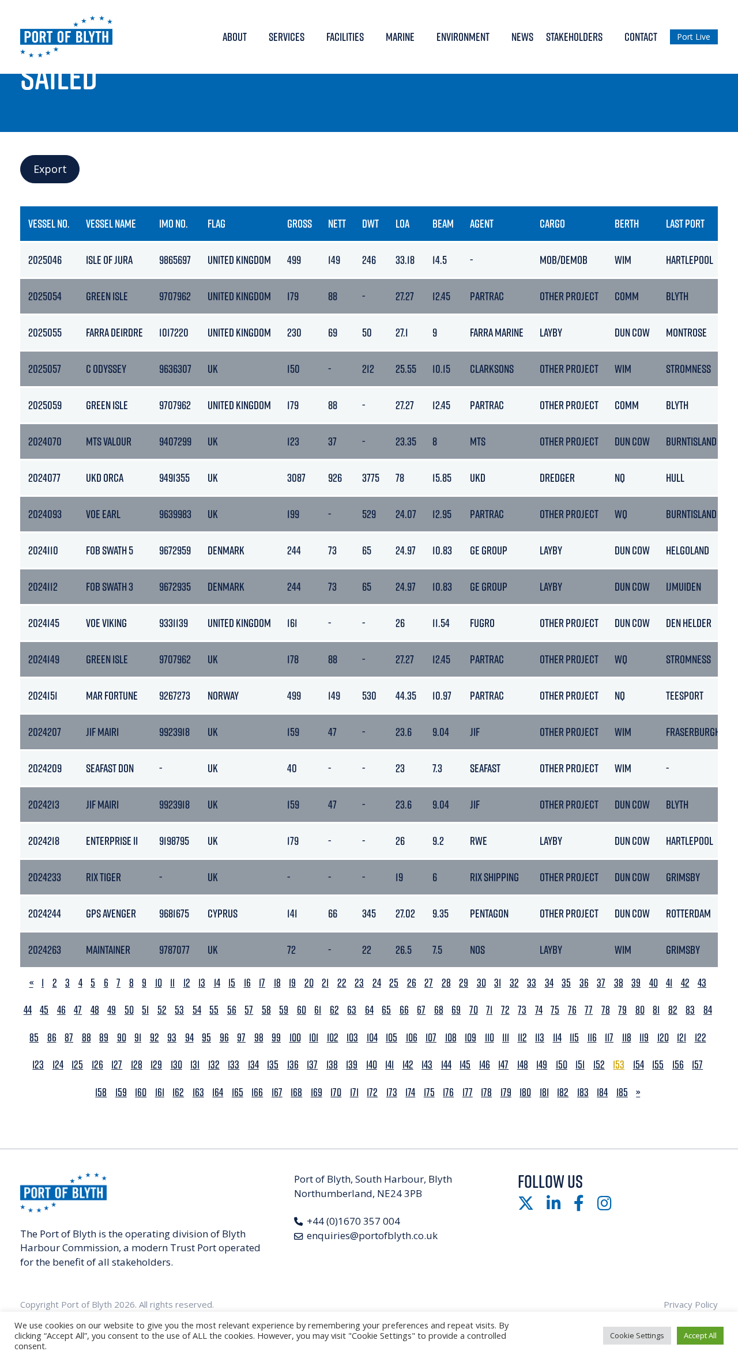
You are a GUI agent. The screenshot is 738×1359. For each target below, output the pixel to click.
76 (572, 1010)
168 (296, 1092)
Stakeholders (574, 36)
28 (446, 982)
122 (700, 1037)
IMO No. (173, 223)
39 (636, 982)
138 (332, 1064)
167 (277, 1092)
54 (197, 1010)
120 (663, 1037)
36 (584, 982)
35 (566, 982)
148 (522, 1064)
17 (262, 982)
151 (580, 1064)
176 (448, 1092)
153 (618, 1064)
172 (372, 1092)
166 (257, 1092)
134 (253, 1064)
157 (697, 1064)
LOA (402, 223)
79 (622, 1010)
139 (351, 1064)
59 (283, 1010)
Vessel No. (49, 223)
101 (313, 1037)
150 (561, 1064)
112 (522, 1037)
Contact (640, 36)
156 (678, 1064)
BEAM (443, 223)
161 (159, 1092)
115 (574, 1037)
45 (44, 1010)
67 (421, 1010)
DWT (370, 223)
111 (505, 1037)
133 (233, 1064)
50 (129, 1010)
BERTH (627, 223)
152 (599, 1064)
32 (514, 982)
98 (258, 1037)
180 (525, 1092)
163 (198, 1092)
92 (154, 1037)
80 (640, 1010)
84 (707, 1010)
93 (171, 1037)
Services (286, 36)
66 (404, 1010)
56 (231, 1010)
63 (351, 1010)
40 (653, 982)
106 (411, 1037)
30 (481, 982)
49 (111, 1010)
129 (156, 1064)
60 (301, 1010)
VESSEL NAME (111, 223)
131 (194, 1064)
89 (103, 1037)
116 (592, 1037)
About (235, 36)
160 (140, 1092)
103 (352, 1037)
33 (531, 982)
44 (28, 1010)
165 (237, 1092)
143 (426, 1064)
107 (431, 1037)
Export (50, 169)
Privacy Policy (691, 1304)
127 (116, 1064)
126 (97, 1064)
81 (656, 1010)
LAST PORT (685, 223)
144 (446, 1064)
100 (295, 1037)
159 (121, 1092)
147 (503, 1064)
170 (335, 1092)
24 (376, 982)
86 (52, 1037)
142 (407, 1064)
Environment (463, 36)
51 (145, 1010)
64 (369, 1010)
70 (473, 1010)
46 (61, 1010)
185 (622, 1092)
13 (201, 982)
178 (486, 1092)
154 (638, 1064)
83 (690, 1010)
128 (136, 1064)
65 (386, 1010)
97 (241, 1037)
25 (393, 982)
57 (248, 1010)
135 (272, 1064)
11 (172, 982)
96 (224, 1037)
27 (428, 982)
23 (359, 982)
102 (332, 1037)
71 (489, 1010)
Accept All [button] (700, 1335)
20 (309, 982)
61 (317, 1010)
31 (497, 982)
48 (95, 1010)
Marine (400, 36)
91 (137, 1037)
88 (86, 1037)
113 (539, 1037)
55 (214, 1010)
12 (186, 982)
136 (293, 1064)
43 (702, 982)
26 (411, 982)
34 (549, 982)
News (522, 36)
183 (583, 1092)
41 (669, 982)
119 (644, 1037)
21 (325, 982)
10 (158, 982)
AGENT (482, 223)
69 (456, 1010)
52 (162, 1010)
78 (605, 1010)
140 (371, 1064)
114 (557, 1037)
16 (247, 982)
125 (77, 1064)
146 (484, 1064)
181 (544, 1092)
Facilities (345, 36)
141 (389, 1064)
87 (69, 1037)
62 (334, 1010)
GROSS (299, 223)
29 (463, 982)
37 (601, 982)
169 (316, 1092)
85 (34, 1037)
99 (276, 1037)
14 (217, 982)
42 (685, 982)
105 (391, 1037)
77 (589, 1010)
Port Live (693, 36)
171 (354, 1092)
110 (489, 1037)
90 (121, 1037)
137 (312, 1064)
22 (342, 982)
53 (179, 1010)
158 (101, 1092)
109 (470, 1037)
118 (626, 1037)
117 (609, 1037)
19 (292, 982)
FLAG (216, 223)
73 (522, 1010)
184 (602, 1092)
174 (410, 1092)
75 (555, 1010)
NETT (337, 223)
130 (176, 1064)
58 (266, 1010)
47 (78, 1010)
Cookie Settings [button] (637, 1335)
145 (465, 1064)
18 (277, 982)
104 (372, 1037)
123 (38, 1064)
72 (505, 1010)
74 (539, 1010)
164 (217, 1092)
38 (618, 982)
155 (658, 1064)
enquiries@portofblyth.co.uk (372, 1235)
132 (214, 1064)
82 (672, 1010)
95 (206, 1037)
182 (562, 1092)
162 (178, 1092)
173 (391, 1092)
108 (451, 1037)
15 (231, 982)
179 (505, 1092)
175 (429, 1092)
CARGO (552, 223)
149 (541, 1064)
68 (438, 1010)
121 (681, 1037)
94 (189, 1037)
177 (467, 1092)
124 (57, 1064)
